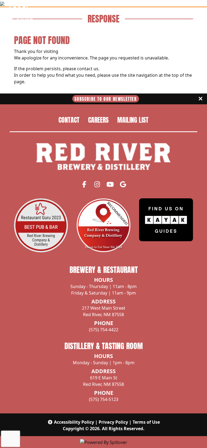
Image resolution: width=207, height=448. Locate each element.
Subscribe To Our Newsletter (105, 99)
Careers (98, 120)
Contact (69, 120)
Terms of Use (146, 422)
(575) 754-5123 (103, 399)
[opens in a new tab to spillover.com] (103, 442)
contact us (87, 69)
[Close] (200, 98)
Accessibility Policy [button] (74, 422)
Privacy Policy (113, 422)
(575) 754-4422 (103, 330)
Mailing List (133, 120)
